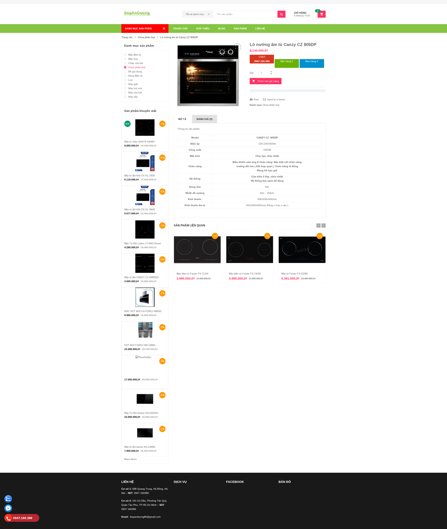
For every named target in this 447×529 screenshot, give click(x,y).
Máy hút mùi (135, 88)
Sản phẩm (240, 28)
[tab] (182, 119)
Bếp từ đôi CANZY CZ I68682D (141, 277)
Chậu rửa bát (135, 63)
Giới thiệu (203, 28)
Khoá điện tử (135, 75)
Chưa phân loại (146, 37)
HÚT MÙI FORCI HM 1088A (139, 345)
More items (130, 459)
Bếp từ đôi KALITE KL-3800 (139, 209)
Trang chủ (180, 28)
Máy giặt (133, 84)
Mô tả (182, 119)
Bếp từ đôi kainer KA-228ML (140, 446)
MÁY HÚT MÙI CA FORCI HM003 (143, 311)
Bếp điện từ (134, 54)
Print (256, 99)
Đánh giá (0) (204, 119)
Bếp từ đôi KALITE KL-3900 (139, 175)
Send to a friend (275, 99)
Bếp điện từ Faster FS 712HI (192, 273)
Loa (130, 79)
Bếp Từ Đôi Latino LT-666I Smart (142, 243)
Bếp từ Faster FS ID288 (294, 273)
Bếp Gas (133, 59)
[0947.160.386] (8, 518)
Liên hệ (260, 28)
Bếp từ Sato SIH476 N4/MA (139, 141)
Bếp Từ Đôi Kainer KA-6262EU (141, 413)
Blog (221, 28)
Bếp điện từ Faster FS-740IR (245, 273)
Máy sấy (133, 96)
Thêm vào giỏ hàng (268, 81)
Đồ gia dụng (135, 71)
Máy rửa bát (135, 92)
